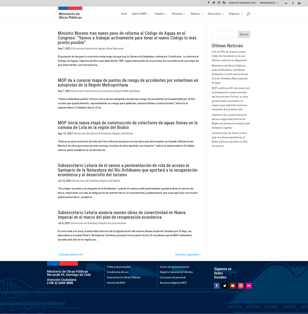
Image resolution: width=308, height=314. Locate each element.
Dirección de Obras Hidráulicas (93, 133)
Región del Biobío (122, 133)
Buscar (244, 34)
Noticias (195, 13)
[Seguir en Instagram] (241, 285)
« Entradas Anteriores (70, 254)
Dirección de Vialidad (86, 180)
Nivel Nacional (115, 48)
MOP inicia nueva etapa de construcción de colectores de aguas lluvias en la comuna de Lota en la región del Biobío (128, 125)
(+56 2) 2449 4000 (60, 283)
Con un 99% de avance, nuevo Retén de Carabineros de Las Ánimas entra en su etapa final (229, 56)
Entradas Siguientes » (188, 254)
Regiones (234, 13)
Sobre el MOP (139, 13)
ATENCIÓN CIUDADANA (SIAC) (242, 3)
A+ (299, 3)
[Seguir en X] (225, 285)
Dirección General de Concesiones (93, 91)
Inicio (124, 13)
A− (286, 3)
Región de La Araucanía (112, 223)
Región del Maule (110, 180)
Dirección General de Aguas (89, 48)
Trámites (159, 13)
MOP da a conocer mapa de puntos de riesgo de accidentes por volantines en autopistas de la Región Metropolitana (128, 83)
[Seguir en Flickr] (249, 285)
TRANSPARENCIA (267, 3)
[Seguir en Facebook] (217, 285)
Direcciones (214, 13)
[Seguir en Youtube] (233, 285)
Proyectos (177, 13)
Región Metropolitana (127, 91)
